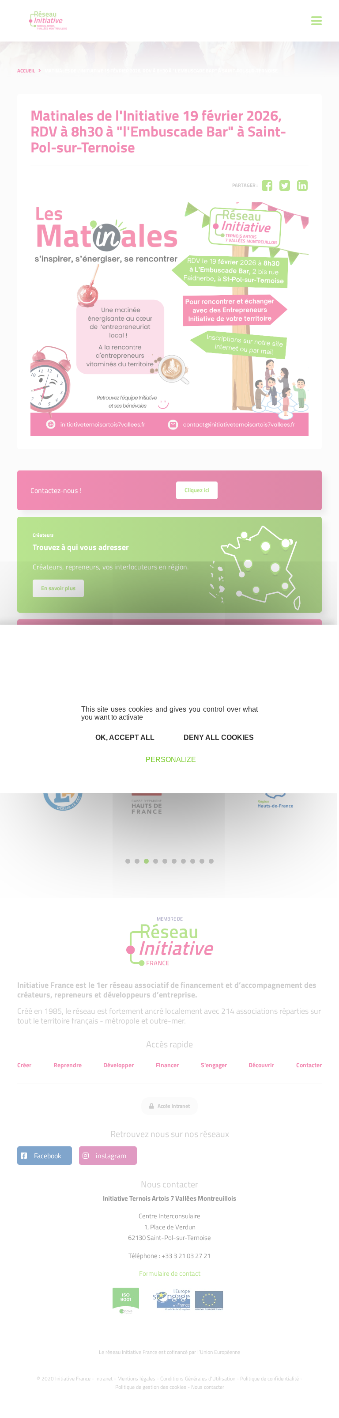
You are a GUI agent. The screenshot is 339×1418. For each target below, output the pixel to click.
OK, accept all (124, 737)
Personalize (171, 759)
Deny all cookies (218, 737)
